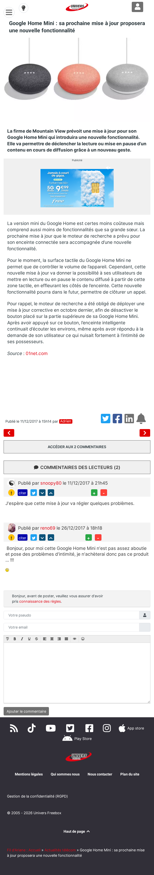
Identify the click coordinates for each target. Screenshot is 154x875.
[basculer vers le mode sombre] (23, 8)
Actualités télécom (60, 850)
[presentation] (7, 639)
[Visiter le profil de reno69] (11, 527)
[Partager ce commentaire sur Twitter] (33, 492)
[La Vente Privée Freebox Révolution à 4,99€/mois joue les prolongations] (145, 433)
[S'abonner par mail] (141, 421)
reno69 (48, 528)
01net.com (37, 353)
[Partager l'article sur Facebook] (119, 421)
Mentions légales (29, 774)
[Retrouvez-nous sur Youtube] (52, 728)
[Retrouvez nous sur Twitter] (71, 728)
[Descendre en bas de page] (42, 492)
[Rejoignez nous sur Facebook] (90, 728)
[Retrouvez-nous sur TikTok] (32, 728)
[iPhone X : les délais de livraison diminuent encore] (10, 433)
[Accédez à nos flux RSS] (15, 728)
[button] (7, 639)
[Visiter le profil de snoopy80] (11, 482)
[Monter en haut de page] (51, 492)
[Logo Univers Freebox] (77, 7)
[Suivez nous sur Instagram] (107, 728)
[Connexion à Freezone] (137, 7)
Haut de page (75, 831)
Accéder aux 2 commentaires (77, 447)
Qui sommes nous (65, 774)
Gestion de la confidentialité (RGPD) (37, 796)
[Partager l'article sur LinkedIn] (130, 421)
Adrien (65, 421)
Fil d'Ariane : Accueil (24, 850)
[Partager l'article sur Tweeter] (107, 421)
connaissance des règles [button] (40, 601)
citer (22, 493)
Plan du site (129, 774)
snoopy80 (51, 483)
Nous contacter (100, 774)
